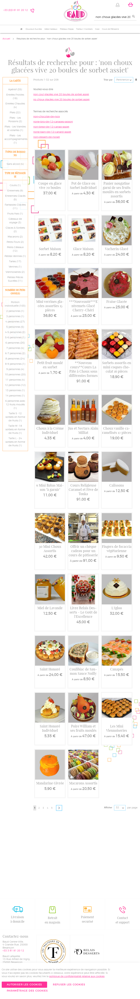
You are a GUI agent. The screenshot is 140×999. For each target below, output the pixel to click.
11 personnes (15, 380)
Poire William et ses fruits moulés (83, 728)
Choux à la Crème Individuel (50, 430)
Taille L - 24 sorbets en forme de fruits (15, 442)
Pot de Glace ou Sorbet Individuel (83, 185)
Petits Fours (16, 242)
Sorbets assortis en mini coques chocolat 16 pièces (116, 367)
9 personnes (15, 369)
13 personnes (15, 390)
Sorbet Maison (50, 249)
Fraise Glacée (116, 301)
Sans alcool (16, 164)
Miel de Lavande (49, 608)
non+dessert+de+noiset (46, 137)
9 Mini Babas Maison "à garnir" (50, 487)
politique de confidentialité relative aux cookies (76, 976)
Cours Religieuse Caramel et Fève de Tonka (83, 489)
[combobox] (115, 17)
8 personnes (15, 359)
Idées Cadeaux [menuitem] (50, 29)
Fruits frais (15, 214)
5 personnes (15, 327)
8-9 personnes (15, 364)
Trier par (108, 79)
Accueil (7, 39)
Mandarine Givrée (50, 783)
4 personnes (15, 322)
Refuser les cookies (69, 984)
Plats (16, 112)
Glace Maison (83, 249)
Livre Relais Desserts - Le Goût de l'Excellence (83, 612)
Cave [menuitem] (97, 29)
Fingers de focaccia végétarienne (116, 548)
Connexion (117, 5)
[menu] (70, 29)
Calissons (116, 485)
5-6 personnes (15, 337)
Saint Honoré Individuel (50, 728)
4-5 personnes (15, 332)
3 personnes (15, 316)
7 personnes (15, 348)
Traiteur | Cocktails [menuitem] (84, 29)
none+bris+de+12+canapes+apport (53, 122)
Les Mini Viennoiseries (116, 728)
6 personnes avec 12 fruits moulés (15, 404)
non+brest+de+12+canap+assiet (51, 127)
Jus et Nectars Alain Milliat (83, 430)
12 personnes (16, 385)
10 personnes (16, 374)
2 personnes (15, 311)
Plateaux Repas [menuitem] (67, 29)
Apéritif (15, 89)
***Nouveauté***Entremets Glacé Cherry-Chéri (83, 305)
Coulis (16, 185)
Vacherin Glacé (116, 249)
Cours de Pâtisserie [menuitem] (110, 29)
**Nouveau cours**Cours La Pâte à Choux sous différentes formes (83, 369)
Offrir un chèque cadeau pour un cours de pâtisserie (83, 550)
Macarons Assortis (83, 783)
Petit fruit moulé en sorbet (50, 365)
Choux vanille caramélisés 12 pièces (116, 430)
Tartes (15, 261)
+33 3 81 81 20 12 (13, 951)
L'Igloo (116, 608)
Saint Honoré (50, 669)
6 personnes (15, 343)
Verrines (16, 267)
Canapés (116, 669)
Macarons (16, 237)
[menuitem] (21, 29)
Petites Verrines (16, 256)
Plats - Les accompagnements (15, 139)
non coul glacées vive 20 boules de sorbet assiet (61, 94)
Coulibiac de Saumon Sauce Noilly (83, 671)
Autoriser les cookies (24, 984)
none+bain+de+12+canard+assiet (52, 132)
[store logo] (75, 11)
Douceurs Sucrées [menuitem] (34, 29)
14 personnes (15, 396)
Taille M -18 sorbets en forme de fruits (15, 429)
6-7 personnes (15, 353)
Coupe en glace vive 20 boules (50, 185)
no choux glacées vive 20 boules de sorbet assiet (61, 99)
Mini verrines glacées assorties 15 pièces (50, 305)
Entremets (15, 191)
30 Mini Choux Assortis (50, 548)
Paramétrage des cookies (27, 991)
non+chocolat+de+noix (46, 116)
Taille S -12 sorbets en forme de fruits (15, 417)
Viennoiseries (16, 272)
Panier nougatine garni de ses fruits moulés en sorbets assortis (117, 189)
